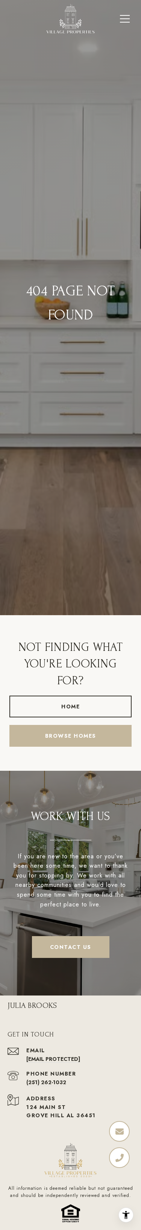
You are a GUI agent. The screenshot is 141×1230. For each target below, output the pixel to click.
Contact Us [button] (70, 947)
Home (70, 706)
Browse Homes (70, 736)
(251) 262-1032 (46, 1082)
